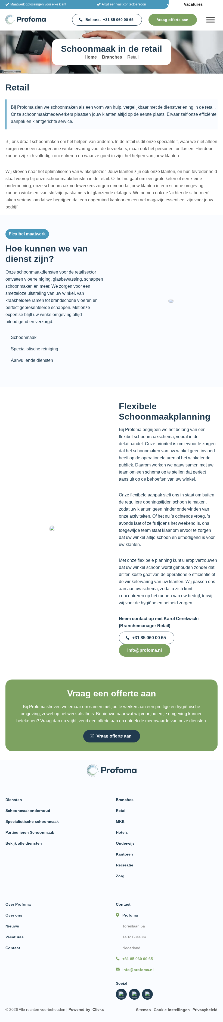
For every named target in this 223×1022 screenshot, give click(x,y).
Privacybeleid (205, 1010)
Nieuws (12, 926)
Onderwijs (125, 843)
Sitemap (143, 1010)
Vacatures (193, 4)
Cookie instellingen (172, 1010)
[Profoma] (25, 19)
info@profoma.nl (144, 650)
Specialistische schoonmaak (32, 821)
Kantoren (124, 854)
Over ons (13, 915)
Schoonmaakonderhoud (27, 810)
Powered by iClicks (86, 1009)
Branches (112, 57)
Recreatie (124, 865)
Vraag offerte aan (172, 19)
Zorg (120, 876)
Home (91, 57)
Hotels (122, 832)
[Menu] (210, 19)
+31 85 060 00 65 (109, 19)
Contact (12, 948)
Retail (121, 810)
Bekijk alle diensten (23, 843)
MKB (120, 821)
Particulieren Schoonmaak (29, 832)
